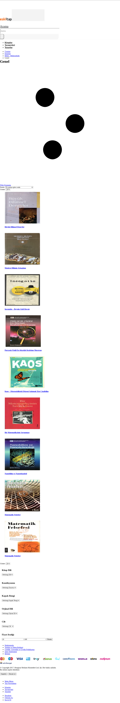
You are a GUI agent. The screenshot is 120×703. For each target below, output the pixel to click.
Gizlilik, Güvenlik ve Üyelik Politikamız (20, 650)
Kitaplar (8, 687)
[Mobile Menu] (1, 8)
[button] (4, 26)
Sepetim (4, 674)
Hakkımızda (9, 645)
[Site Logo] (22, 20)
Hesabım (8, 696)
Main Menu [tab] (9, 681)
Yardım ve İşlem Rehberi (14, 647)
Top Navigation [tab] (10, 683)
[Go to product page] (22, 208)
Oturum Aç (9, 698)
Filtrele (49, 639)
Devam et (12, 674)
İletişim (7, 654)
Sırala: (2, 187)
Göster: (3, 189)
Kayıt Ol (8, 700)
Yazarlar (9, 47)
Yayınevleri (9, 690)
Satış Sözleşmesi (11, 652)
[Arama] (2, 36)
